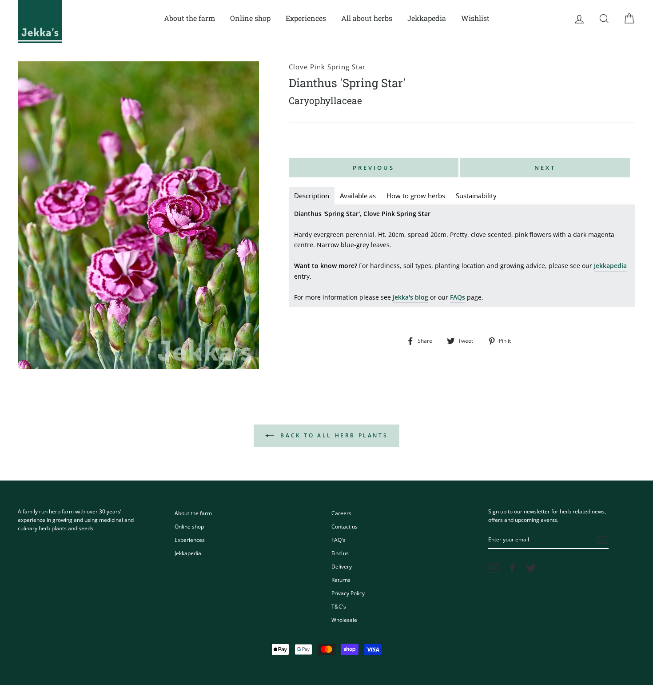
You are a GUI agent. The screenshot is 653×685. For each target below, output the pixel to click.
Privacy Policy (348, 593)
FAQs (457, 297)
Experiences (306, 18)
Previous (373, 168)
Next (545, 168)
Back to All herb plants (333, 435)
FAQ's (338, 539)
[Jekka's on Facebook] (512, 567)
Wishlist (475, 18)
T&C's (338, 606)
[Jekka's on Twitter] (531, 567)
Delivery (341, 566)
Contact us (344, 526)
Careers (341, 513)
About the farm (189, 18)
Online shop (250, 18)
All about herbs (366, 18)
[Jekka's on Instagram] (493, 567)
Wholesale (344, 619)
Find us (340, 553)
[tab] (311, 195)
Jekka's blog (410, 297)
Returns (340, 579)
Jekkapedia (426, 18)
